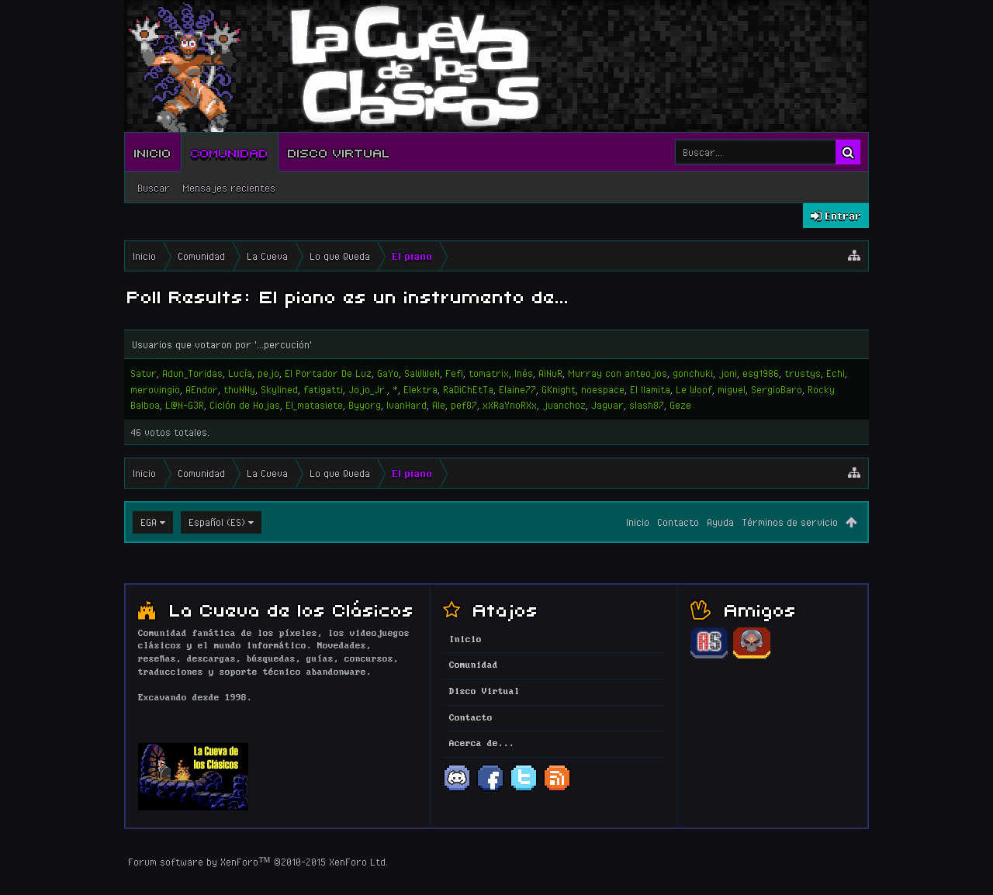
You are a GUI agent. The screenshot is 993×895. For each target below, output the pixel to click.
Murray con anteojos (617, 373)
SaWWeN (422, 373)
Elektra (420, 389)
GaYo (388, 373)
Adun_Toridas (192, 373)
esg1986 (760, 373)
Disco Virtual (339, 152)
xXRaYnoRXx (510, 405)
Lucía (240, 373)
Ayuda (720, 522)
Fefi (454, 373)
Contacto (678, 522)
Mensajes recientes (228, 187)
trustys (802, 373)
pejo (268, 373)
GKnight (558, 389)
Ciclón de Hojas (244, 405)
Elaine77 (517, 389)
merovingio (155, 389)
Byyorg (364, 405)
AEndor (201, 389)
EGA (148, 522)
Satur (143, 373)
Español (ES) (217, 522)
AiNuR (550, 373)
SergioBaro (776, 389)
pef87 (464, 405)
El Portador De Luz (328, 373)
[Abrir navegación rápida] (854, 256)
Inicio (152, 152)
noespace (603, 389)
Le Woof (694, 389)
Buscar (153, 187)
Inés (523, 373)
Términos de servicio (790, 522)
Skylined (279, 389)
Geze (680, 405)
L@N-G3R (184, 405)
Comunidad (229, 152)
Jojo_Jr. (367, 389)
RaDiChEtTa (468, 389)
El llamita (650, 389)
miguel (732, 389)
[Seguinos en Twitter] (524, 789)
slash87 (646, 405)
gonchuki (693, 373)
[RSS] (557, 789)
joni (727, 373)
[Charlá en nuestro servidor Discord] (457, 789)
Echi (835, 373)
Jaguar (607, 405)
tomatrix (489, 373)
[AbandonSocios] (709, 656)
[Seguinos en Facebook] (490, 789)
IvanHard (406, 405)
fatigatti (323, 389)
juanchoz (564, 405)
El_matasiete (314, 405)
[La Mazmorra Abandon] (751, 656)
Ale (438, 405)
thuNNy (239, 389)
